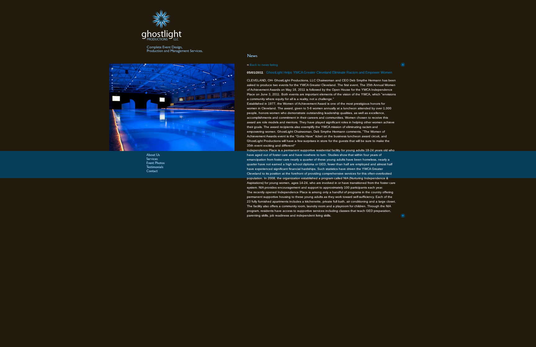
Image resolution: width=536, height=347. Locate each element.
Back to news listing (264, 64)
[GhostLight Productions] (172, 34)
